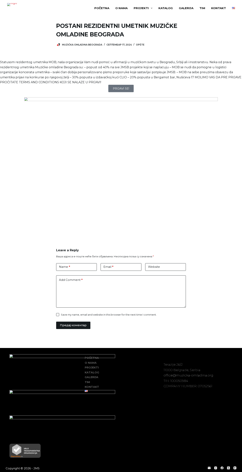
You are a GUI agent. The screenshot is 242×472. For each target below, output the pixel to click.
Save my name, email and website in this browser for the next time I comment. (109, 314)
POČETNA (101, 8)
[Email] (209, 468)
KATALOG (165, 8)
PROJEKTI (141, 8)
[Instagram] (215, 468)
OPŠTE (140, 44)
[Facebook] (222, 468)
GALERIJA (186, 8)
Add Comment (71, 280)
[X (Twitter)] (228, 468)
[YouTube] (234, 468)
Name (64, 267)
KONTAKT (218, 8)
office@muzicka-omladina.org (188, 375)
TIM (202, 8)
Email (108, 267)
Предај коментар (73, 325)
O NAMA (121, 8)
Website (154, 267)
